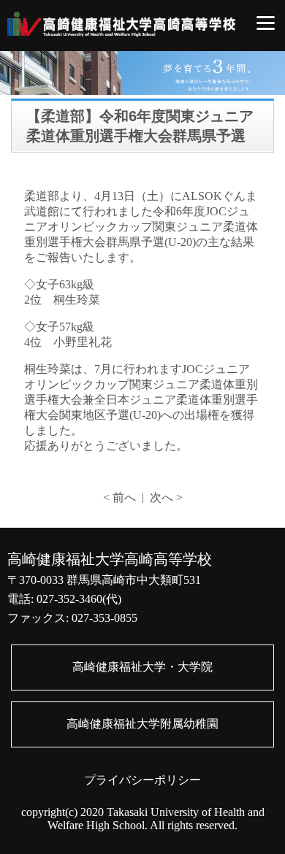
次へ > (166, 497)
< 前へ (119, 497)
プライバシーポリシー (142, 780)
